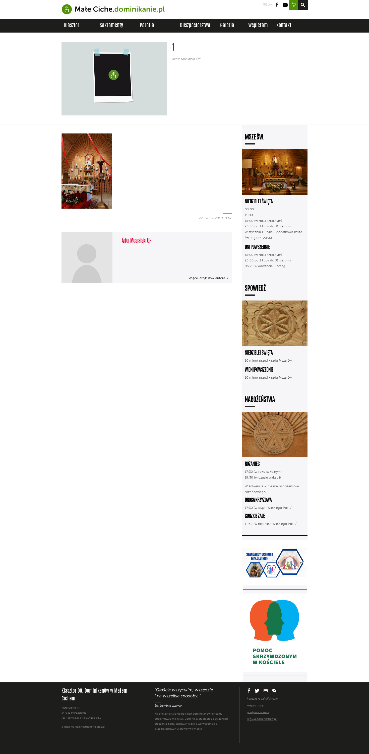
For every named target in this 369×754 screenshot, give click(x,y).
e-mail (66, 727)
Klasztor (71, 25)
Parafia (147, 25)
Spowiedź (255, 289)
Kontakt (283, 25)
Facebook (277, 5)
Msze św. (255, 137)
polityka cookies (258, 712)
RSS (274, 690)
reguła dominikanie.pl (262, 719)
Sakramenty (111, 25)
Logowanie (270, 5)
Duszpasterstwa (195, 25)
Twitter (257, 691)
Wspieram (258, 25)
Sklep (293, 5)
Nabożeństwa (260, 400)
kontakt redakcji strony (262, 698)
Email (266, 690)
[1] (87, 208)
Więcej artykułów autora (207, 278)
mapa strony (255, 705)
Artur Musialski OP (186, 59)
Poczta (265, 5)
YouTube (285, 5)
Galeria (227, 25)
